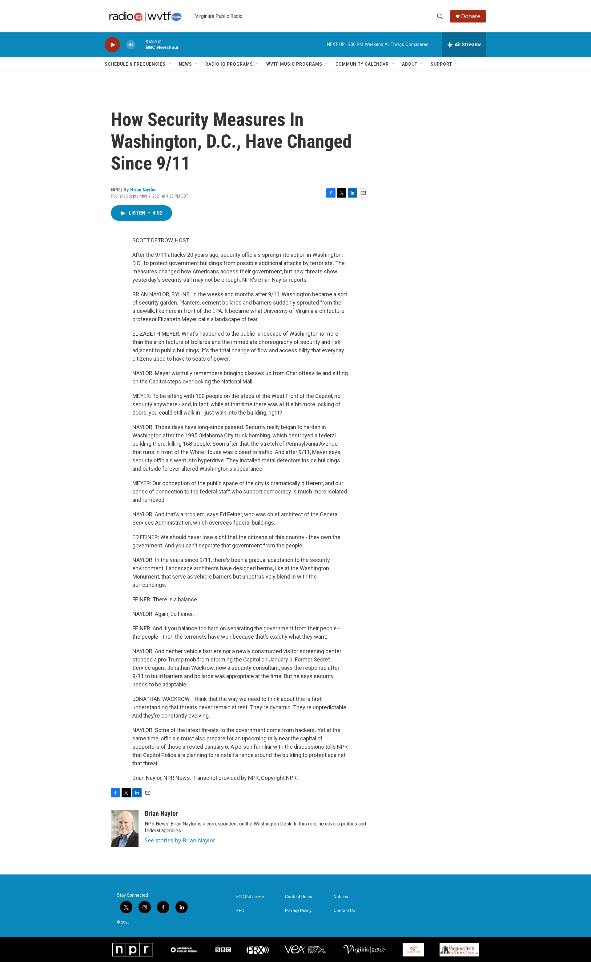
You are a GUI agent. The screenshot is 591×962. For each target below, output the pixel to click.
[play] (112, 44)
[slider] (141, 44)
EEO (240, 910)
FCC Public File (250, 896)
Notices (341, 896)
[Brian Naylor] (125, 828)
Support (441, 64)
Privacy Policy (298, 910)
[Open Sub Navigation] (170, 64)
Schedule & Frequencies (135, 64)
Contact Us (344, 910)
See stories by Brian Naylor (180, 840)
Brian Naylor (143, 189)
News (185, 64)
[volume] (131, 45)
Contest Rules (298, 896)
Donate (470, 16)
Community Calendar (362, 64)
